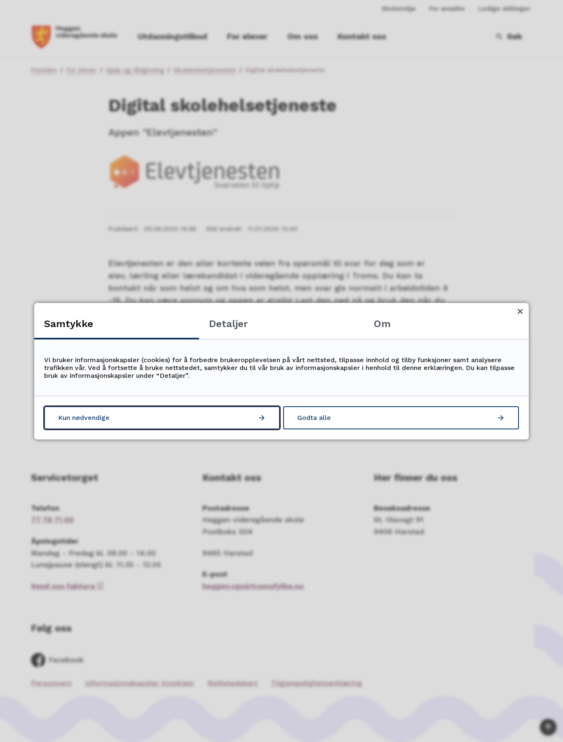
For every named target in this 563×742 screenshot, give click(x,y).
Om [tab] (382, 324)
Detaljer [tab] (228, 324)
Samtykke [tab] (68, 324)
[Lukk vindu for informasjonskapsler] (520, 311)
